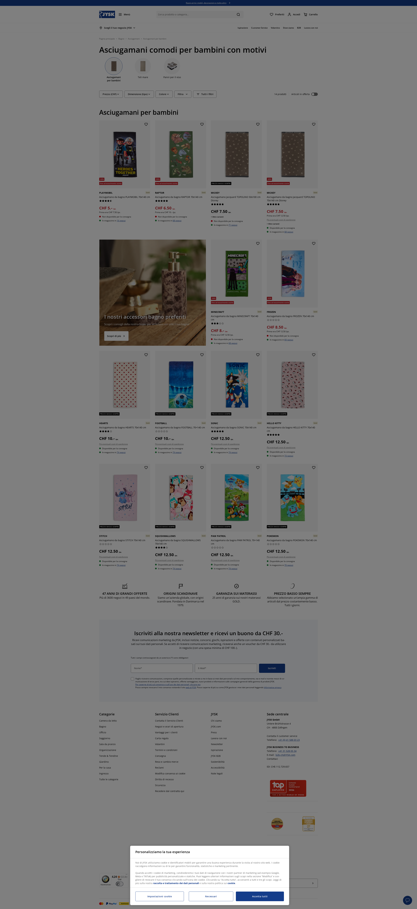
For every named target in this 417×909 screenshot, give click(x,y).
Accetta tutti (260, 896)
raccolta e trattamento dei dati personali (176, 883)
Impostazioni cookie (159, 896)
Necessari (211, 896)
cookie (231, 883)
